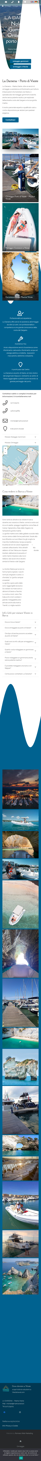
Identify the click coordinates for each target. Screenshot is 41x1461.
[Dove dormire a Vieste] (7, 1389)
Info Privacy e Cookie (10, 1426)
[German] (36, 1)
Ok (21, 1458)
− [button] (5, 452)
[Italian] (38, 1)
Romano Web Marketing (24, 1433)
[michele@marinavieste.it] (6, 421)
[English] (32, 1)
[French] (34, 1)
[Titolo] (6, 2)
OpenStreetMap (28, 484)
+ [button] (5, 448)
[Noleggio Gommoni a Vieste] (20, 227)
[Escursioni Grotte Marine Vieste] (20, 276)
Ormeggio (20, 1446)
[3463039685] (6, 410)
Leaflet (20, 484)
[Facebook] (4, 1412)
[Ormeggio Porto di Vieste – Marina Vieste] (20, 178)
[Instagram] (20, 1412)
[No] (39, 1455)
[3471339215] (6, 403)
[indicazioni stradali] (6, 428)
